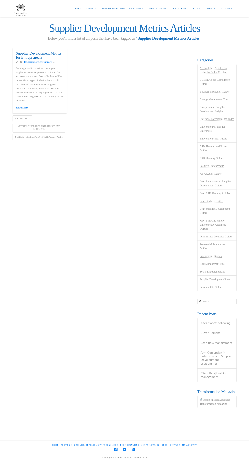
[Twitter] (124, 449)
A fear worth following (215, 323)
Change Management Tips (214, 99)
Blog (165, 445)
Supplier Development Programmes (96, 445)
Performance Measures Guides (216, 236)
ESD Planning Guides (211, 158)
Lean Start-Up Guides (211, 201)
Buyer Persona (211, 333)
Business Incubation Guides (215, 91)
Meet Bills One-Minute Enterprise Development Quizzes (213, 224)
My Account (189, 445)
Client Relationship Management (213, 375)
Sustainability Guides (211, 287)
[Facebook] (115, 449)
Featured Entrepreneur (212, 165)
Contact (175, 445)
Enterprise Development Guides (217, 118)
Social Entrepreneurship (212, 271)
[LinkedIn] (133, 449)
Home (55, 445)
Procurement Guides (211, 256)
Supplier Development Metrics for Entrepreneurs (39, 55)
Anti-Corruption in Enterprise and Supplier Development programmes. (216, 358)
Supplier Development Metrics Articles (39, 137)
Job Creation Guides (211, 173)
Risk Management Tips (212, 263)
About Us (66, 445)
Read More (22, 107)
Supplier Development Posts (39, 62)
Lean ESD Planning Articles (215, 193)
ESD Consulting (129, 445)
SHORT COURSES (150, 445)
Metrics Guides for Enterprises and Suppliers (39, 127)
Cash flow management (216, 343)
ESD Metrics (22, 118)
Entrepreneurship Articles (213, 138)
